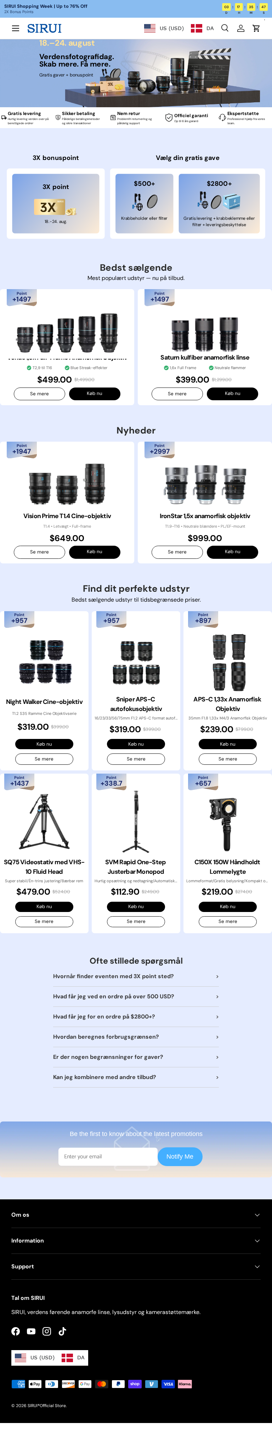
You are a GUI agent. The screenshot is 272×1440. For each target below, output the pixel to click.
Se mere (39, 394)
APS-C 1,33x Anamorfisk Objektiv (227, 704)
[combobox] (164, 28)
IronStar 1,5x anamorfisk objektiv (205, 516)
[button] (256, 28)
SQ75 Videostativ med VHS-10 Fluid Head (44, 867)
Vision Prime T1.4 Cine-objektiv (67, 516)
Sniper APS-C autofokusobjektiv (136, 704)
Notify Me (179, 1156)
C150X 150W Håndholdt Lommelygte (227, 867)
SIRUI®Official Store (47, 1406)
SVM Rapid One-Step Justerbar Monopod (136, 867)
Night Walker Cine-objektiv (44, 702)
